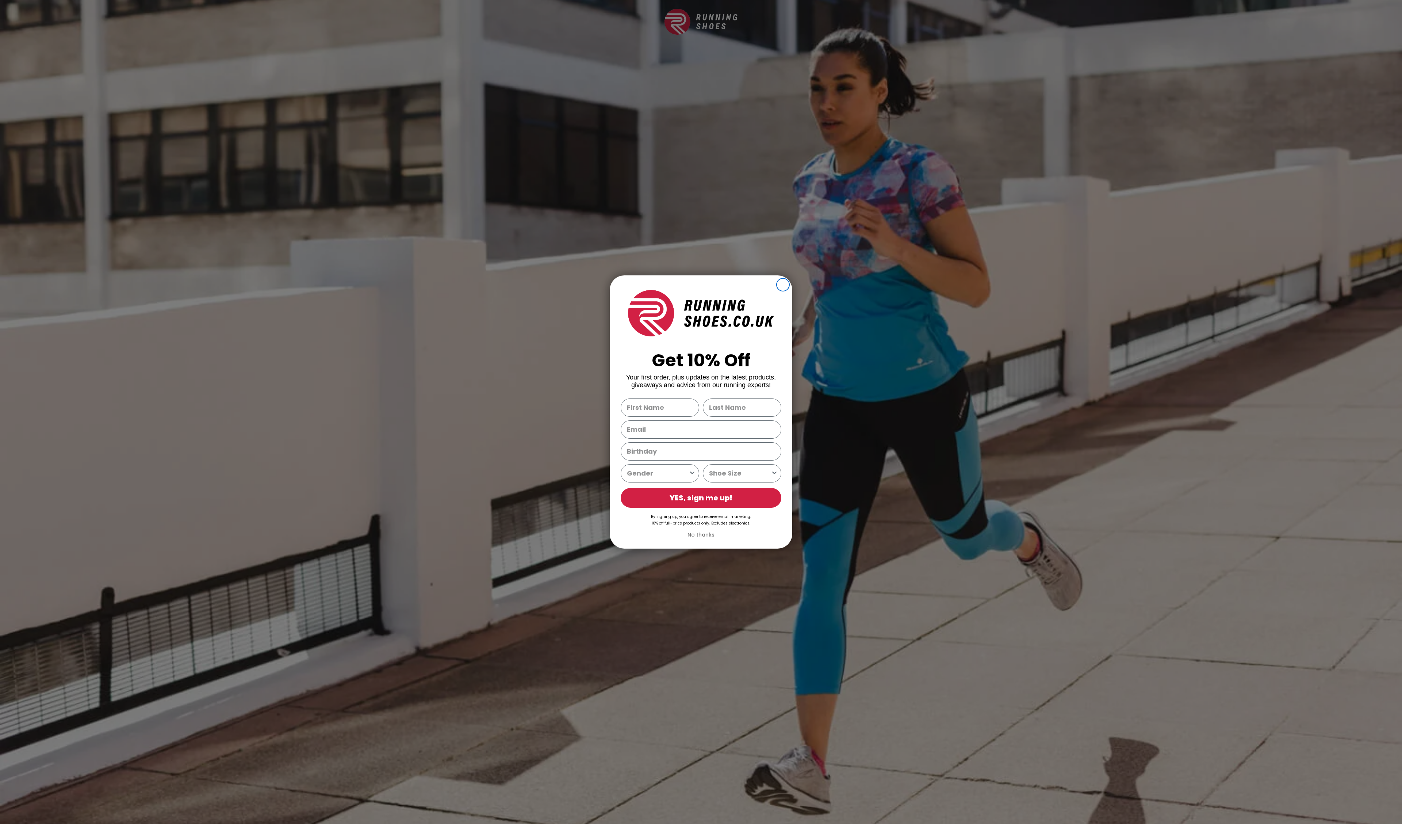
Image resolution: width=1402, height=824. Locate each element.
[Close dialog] (783, 284)
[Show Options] (692, 473)
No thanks (701, 534)
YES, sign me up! (701, 498)
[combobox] (658, 473)
